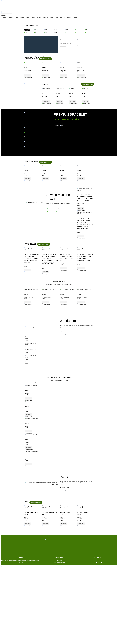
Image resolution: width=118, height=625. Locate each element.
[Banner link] (77, 37)
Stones (25, 517)
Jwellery (26, 70)
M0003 (62, 67)
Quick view (25, 64)
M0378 (58, 93)
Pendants (44, 96)
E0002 (26, 346)
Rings (29, 70)
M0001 (26, 67)
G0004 (79, 294)
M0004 (79, 67)
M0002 (44, 67)
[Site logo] (3, 1)
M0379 (71, 93)
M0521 (26, 129)
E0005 (26, 365)
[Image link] (56, 545)
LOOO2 (27, 407)
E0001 (26, 340)
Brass (32, 297)
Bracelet (26, 173)
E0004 (26, 359)
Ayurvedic (27, 393)
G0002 (44, 294)
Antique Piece (27, 297)
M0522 (26, 139)
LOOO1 (27, 390)
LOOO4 (27, 439)
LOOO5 (27, 456)
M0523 (26, 148)
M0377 (44, 93)
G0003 (62, 294)
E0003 (26, 353)
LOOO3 (27, 423)
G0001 (26, 294)
